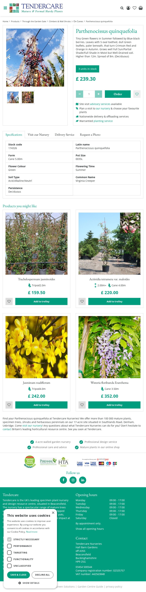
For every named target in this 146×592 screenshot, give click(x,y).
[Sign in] (128, 8)
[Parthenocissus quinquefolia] (35, 58)
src (122, 8)
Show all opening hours (90, 528)
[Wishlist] (134, 8)
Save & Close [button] (18, 574)
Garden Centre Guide (90, 586)
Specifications (14, 134)
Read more (32, 531)
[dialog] (30, 548)
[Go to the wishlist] (134, 8)
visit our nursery (32, 425)
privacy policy (114, 586)
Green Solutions (65, 586)
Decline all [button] (42, 574)
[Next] (61, 57)
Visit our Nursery (38, 134)
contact (7, 429)
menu (5, 8)
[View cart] (140, 8)
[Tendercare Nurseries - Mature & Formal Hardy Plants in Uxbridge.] (36, 8)
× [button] (53, 513)
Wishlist (9, 301)
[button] (30, 583)
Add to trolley (41, 301)
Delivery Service (64, 134)
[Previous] (9, 57)
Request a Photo (90, 134)
